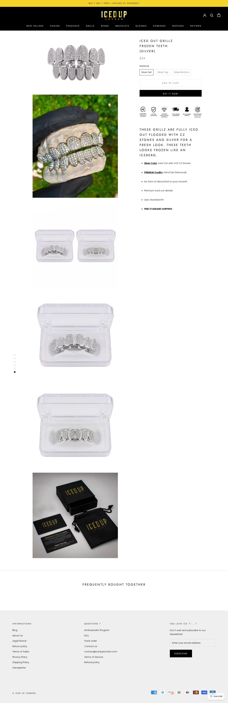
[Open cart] (218, 15)
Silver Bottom (181, 72)
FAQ (86, 635)
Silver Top (163, 72)
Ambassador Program (97, 630)
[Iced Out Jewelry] (114, 15)
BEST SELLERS (35, 25)
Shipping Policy (20, 662)
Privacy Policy (19, 657)
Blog (14, 630)
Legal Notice (19, 640)
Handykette (19, 667)
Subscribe (181, 653)
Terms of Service (93, 657)
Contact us (90, 646)
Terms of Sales (20, 651)
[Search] (211, 15)
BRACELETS (122, 25)
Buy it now (170, 93)
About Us (17, 635)
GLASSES (141, 25)
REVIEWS (195, 25)
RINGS (105, 25)
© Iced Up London (24, 693)
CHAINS (55, 25)
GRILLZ (90, 25)
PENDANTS (73, 25)
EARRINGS (159, 25)
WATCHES (178, 25)
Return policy (19, 646)
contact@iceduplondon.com (100, 651)
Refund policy (92, 662)
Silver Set (146, 72)
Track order (90, 640)
